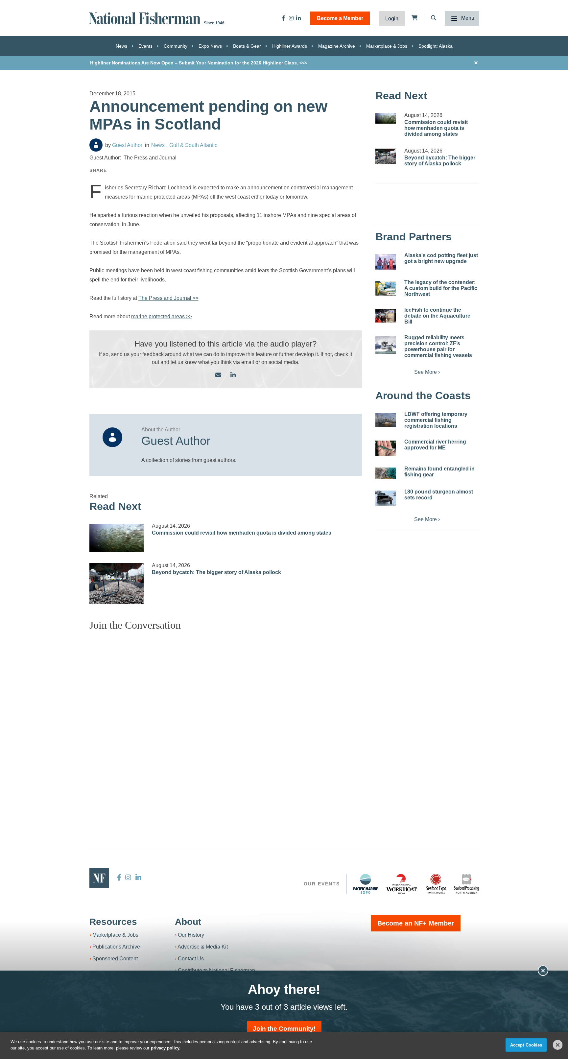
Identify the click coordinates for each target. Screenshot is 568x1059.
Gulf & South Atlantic (193, 145)
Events (145, 46)
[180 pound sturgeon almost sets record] (385, 498)
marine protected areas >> (161, 316)
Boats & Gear (247, 46)
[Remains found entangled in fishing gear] (385, 473)
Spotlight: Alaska (435, 46)
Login (391, 18)
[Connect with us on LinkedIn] (233, 375)
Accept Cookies (526, 1045)
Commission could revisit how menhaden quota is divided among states (241, 533)
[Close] (558, 1045)
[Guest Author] (96, 145)
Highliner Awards (289, 46)
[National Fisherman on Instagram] (291, 18)
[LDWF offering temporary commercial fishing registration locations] (385, 420)
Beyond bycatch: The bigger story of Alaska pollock (216, 572)
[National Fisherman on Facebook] (283, 18)
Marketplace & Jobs (386, 46)
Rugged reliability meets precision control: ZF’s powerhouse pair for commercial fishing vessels (438, 346)
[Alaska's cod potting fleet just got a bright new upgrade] (385, 262)
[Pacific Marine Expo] (365, 883)
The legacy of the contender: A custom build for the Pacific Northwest (440, 288)
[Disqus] (225, 718)
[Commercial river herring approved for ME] (385, 448)
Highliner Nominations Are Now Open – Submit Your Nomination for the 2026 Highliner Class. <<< (198, 62)
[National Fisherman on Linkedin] (298, 18)
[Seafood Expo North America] (436, 884)
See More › (427, 372)
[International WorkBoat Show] (402, 884)
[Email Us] (218, 375)
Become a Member (340, 18)
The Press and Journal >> (168, 298)
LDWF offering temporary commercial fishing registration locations (435, 420)
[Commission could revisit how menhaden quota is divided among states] (116, 538)
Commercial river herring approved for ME (435, 444)
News (121, 46)
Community (175, 46)
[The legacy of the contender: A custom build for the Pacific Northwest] (385, 288)
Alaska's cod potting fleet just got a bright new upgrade (441, 258)
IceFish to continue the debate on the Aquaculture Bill (437, 316)
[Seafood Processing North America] (466, 884)
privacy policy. (165, 1048)
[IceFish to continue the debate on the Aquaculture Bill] (385, 316)
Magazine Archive (336, 46)
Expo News (210, 46)
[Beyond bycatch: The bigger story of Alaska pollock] (116, 583)
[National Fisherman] (145, 17)
